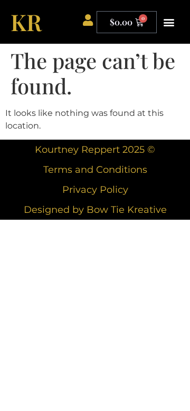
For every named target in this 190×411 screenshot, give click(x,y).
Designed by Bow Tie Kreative (95, 210)
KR (26, 21)
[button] (168, 22)
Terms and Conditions (95, 169)
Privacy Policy (95, 189)
